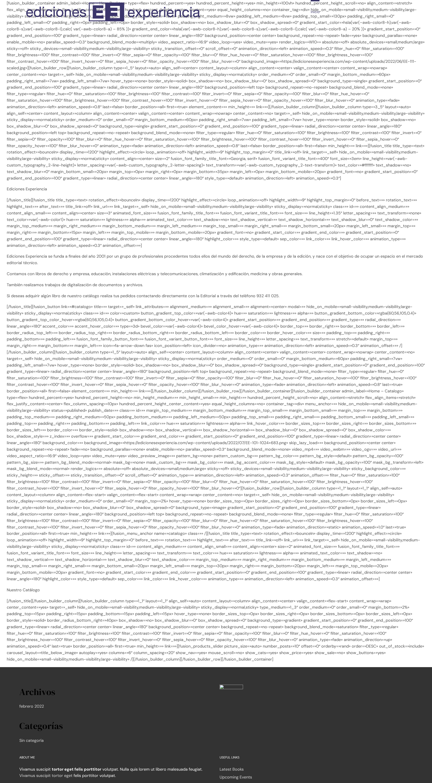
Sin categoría (31, 740)
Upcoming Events (236, 777)
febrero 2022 (31, 706)
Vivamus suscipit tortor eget (45, 775)
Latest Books (232, 769)
